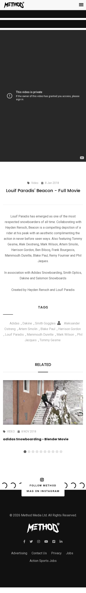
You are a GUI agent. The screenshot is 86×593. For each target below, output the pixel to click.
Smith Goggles (45, 323)
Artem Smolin (28, 329)
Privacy (56, 553)
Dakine (27, 323)
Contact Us (39, 553)
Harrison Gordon (69, 329)
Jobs (69, 553)
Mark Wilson (65, 334)
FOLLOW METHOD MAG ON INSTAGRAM (43, 488)
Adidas (14, 323)
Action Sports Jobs (43, 561)
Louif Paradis (14, 334)
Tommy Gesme (50, 340)
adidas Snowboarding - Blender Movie (35, 439)
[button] (25, 451)
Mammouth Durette (40, 334)
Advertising (19, 553)
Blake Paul (47, 329)
